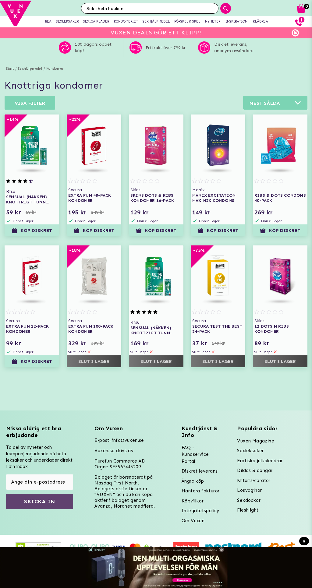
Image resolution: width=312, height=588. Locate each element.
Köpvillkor (193, 501)
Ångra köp (193, 481)
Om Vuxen (193, 520)
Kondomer (55, 69)
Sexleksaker (250, 450)
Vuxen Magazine (255, 441)
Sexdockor (249, 500)
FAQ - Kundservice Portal (195, 454)
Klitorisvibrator (253, 480)
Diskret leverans (200, 471)
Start (10, 69)
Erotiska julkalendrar (259, 460)
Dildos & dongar (254, 470)
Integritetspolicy (200, 510)
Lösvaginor (249, 490)
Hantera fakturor (200, 491)
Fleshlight (247, 510)
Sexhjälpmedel (30, 69)
